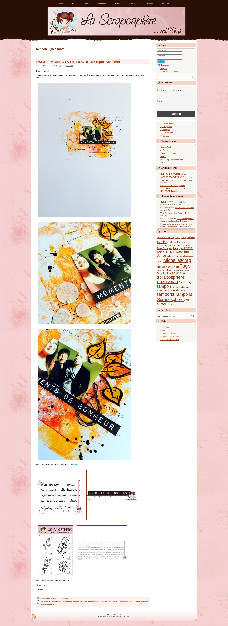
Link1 (108, 614)
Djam (181, 248)
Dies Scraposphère (167, 248)
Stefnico (69, 66)
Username (161, 50)
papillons (161, 270)
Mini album (162, 267)
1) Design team (56, 598)
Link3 (120, 614)
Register (163, 69)
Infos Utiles (166, 4)
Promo (118, 4)
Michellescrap (177, 260)
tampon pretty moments (138, 601)
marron (160, 261)
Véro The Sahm (166, 213)
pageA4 (55, 601)
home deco (188, 256)
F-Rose (178, 252)
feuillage (169, 256)
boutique (76, 464)
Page (184, 266)
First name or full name (169, 90)
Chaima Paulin (166, 147)
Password (161, 56)
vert (186, 300)
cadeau (191, 237)
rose (181, 270)
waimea (171, 304)
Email (160, 101)
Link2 (114, 614)
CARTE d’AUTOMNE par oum (172, 186)
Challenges (133, 4)
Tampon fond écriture (174, 290)
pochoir (175, 270)
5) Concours (165, 136)
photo (168, 270)
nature (170, 267)
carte (162, 241)
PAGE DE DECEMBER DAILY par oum (176, 177)
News (86, 4)
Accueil (60, 4)
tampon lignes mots (96, 601)
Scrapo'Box (179, 273)
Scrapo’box (101, 4)
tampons (165, 294)
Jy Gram (164, 150)
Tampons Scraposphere (174, 297)
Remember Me (166, 65)
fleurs (181, 256)
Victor (162, 163)
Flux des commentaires (169, 336)
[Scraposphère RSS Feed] (34, 616)
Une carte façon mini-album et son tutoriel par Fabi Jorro (177, 220)
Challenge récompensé (169, 245)
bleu (177, 237)
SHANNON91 (167, 282)
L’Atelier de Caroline (168, 153)
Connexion (164, 330)
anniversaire (163, 237)
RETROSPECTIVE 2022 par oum (173, 174)
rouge (187, 270)
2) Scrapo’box (166, 127)
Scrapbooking (164, 273)
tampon (164, 286)
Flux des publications (168, 333)
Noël (176, 267)
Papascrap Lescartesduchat (171, 160)
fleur (176, 256)
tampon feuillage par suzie (76, 601)
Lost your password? (169, 72)
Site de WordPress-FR (169, 340)
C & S (183, 237)
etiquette (168, 252)
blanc (171, 237)
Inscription (164, 327)
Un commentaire (47, 604)
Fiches (150, 4)
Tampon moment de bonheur (116, 601)
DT (73, 4)
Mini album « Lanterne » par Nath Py (173, 203)
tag (189, 282)
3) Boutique (165, 130)
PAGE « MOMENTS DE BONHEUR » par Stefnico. (78, 62)
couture (186, 245)
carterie (172, 242)
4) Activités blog (166, 133)
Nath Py (163, 156)
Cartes (181, 242)
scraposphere (171, 277)
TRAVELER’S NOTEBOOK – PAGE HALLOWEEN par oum (174, 190)
